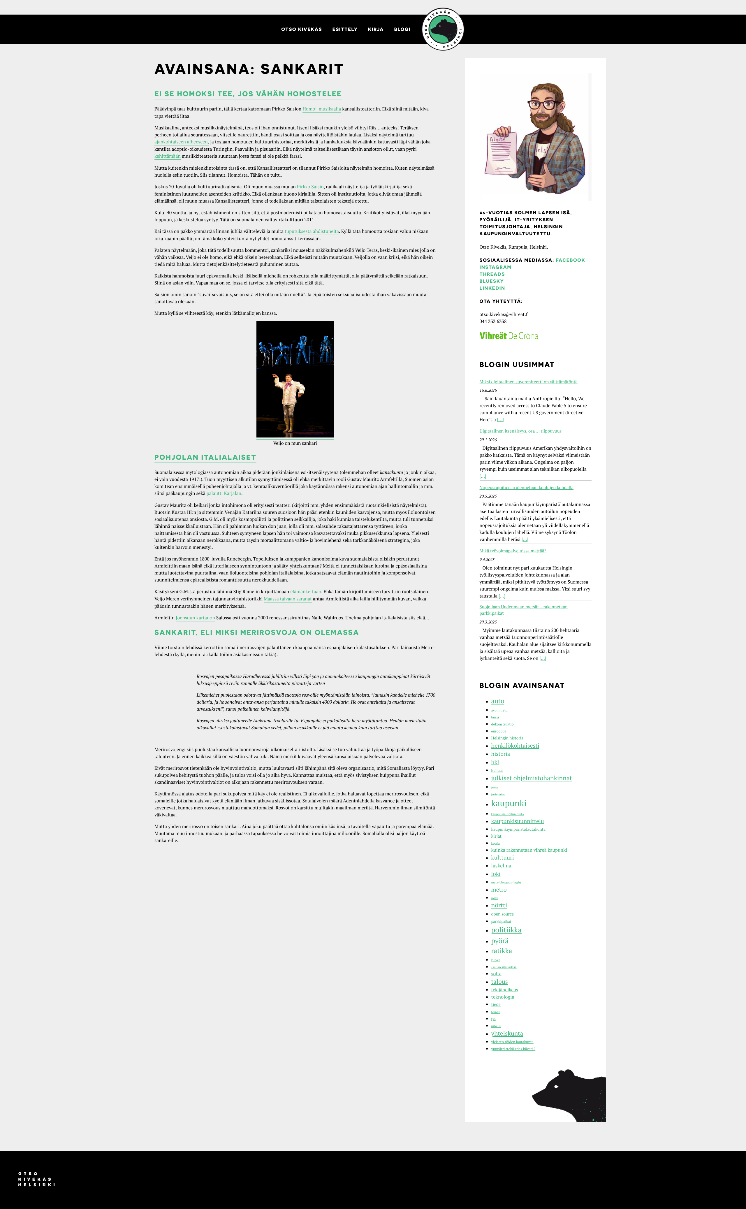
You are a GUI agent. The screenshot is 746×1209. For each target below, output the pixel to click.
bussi (495, 717)
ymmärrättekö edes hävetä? (513, 1048)
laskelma (501, 865)
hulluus (497, 770)
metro (499, 889)
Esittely (345, 29)
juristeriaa (498, 794)
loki (496, 874)
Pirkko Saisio (310, 186)
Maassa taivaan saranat (288, 598)
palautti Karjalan (224, 493)
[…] (500, 419)
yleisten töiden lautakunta (512, 1041)
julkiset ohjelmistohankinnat (531, 778)
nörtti (499, 905)
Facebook (570, 260)
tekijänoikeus (504, 990)
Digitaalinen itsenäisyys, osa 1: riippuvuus (521, 431)
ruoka (495, 959)
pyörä (500, 940)
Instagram (495, 267)
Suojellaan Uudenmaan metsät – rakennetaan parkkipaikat (524, 610)
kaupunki (509, 803)
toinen (495, 1012)
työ (493, 1019)
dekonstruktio (502, 724)
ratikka (501, 950)
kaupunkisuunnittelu (517, 821)
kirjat (496, 836)
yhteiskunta (507, 1033)
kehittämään (167, 156)
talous (499, 981)
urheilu (496, 1026)
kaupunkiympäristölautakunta (518, 829)
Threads (492, 274)
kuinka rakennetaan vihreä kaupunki (529, 850)
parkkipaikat (501, 921)
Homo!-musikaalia (321, 109)
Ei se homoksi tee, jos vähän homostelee (248, 93)
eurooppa (498, 731)
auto (497, 701)
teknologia (502, 997)
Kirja (376, 29)
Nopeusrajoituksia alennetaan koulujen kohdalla (526, 488)
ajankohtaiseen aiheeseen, (181, 141)
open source (502, 914)
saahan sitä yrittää (504, 967)
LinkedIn (492, 288)
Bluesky (492, 281)
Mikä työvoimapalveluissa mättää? (513, 551)
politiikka (506, 930)
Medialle (443, 29)
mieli (494, 898)
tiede (496, 1004)
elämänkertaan (305, 591)
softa (496, 973)
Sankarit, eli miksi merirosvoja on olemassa (256, 632)
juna (494, 787)
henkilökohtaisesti (515, 745)
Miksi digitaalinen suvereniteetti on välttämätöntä (529, 382)
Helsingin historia (507, 738)
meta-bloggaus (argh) (506, 883)
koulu (495, 843)
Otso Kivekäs (301, 29)
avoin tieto (499, 710)
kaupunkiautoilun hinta (507, 814)
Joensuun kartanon (195, 617)
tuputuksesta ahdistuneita (312, 231)
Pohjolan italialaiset (205, 457)
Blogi (402, 29)
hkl (495, 762)
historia (500, 754)
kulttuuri (502, 857)
